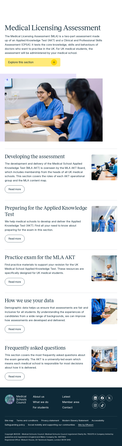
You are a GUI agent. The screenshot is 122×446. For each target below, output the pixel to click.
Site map (9, 420)
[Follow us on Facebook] (102, 398)
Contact (67, 407)
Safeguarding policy (15, 424)
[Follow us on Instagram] (95, 405)
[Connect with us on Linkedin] (95, 398)
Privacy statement (50, 420)
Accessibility (98, 420)
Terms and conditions (27, 420)
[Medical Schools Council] (15, 402)
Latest (66, 396)
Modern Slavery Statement (75, 420)
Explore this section (21, 62)
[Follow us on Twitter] (109, 398)
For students (41, 407)
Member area (70, 402)
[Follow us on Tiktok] (102, 405)
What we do (40, 402)
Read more (14, 189)
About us (38, 396)
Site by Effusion (85, 424)
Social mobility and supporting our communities (51, 424)
